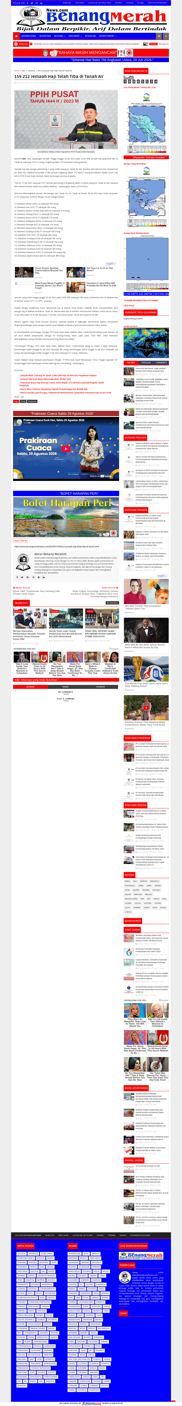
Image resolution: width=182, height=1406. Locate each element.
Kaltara (146, 890)
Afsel (86, 1254)
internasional (40, 1342)
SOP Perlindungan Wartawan (28, 1235)
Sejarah (41, 1320)
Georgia (92, 1289)
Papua (156, 899)
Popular (146, 363)
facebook (100, 687)
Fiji (81, 1285)
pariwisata (23, 1364)
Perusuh (41, 1311)
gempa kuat (42, 1337)
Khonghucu (23, 1285)
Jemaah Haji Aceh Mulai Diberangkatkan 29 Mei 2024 (45, 379)
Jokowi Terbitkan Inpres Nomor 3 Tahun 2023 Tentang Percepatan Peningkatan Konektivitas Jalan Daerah (152, 446)
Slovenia (82, 1364)
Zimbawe (94, 1386)
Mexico (91, 1328)
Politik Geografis (26, 1320)
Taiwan (72, 1372)
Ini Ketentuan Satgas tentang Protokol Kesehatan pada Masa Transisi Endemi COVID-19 (152, 989)
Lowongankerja (47, 1289)
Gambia (82, 1289)
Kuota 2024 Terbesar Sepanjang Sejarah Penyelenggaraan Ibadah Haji (53, 389)
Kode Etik (67, 3)
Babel (127, 881)
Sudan (72, 1368)
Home (16, 70)
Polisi (49, 1315)
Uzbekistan (85, 1381)
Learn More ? (124, 1306)
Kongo (107, 1306)
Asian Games (46, 1254)
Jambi (149, 886)
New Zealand (75, 1337)
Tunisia (86, 1377)
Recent (131, 363)
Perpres (21, 1311)
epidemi (54, 1333)
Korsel (87, 1311)
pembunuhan (50, 1364)
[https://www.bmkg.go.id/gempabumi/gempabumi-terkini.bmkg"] (146, 123)
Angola (83, 1258)
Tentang (129, 3)
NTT (148, 899)
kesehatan (36, 1350)
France (72, 1289)
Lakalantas (47, 1285)
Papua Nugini (75, 1346)
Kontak (140, 3)
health (54, 1337)
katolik (37, 1346)
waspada (50, 1381)
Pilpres (39, 1315)
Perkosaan (33, 1306)
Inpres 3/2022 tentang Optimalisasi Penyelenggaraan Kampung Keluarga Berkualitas (151, 459)
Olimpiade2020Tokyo (27, 1298)
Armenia (85, 1263)
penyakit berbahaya (40, 1368)
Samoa (91, 1355)
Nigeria (87, 1337)
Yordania (73, 1386)
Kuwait (72, 1315)
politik (51, 1372)
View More (113, 603)
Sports (47, 1324)
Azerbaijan (84, 1267)
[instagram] (37, 3)
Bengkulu (154, 881)
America (95, 1254)
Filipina (89, 1285)
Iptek (20, 1280)
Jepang (105, 1298)
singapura (94, 1390)
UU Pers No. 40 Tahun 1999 (99, 3)
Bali (135, 881)
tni (25, 1381)
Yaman (106, 1381)
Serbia (107, 1359)
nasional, (52, 82)
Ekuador (96, 1280)
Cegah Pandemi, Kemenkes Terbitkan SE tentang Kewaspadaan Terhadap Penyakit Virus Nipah (151, 962)
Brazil (106, 1271)
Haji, (46, 82)
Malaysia (73, 1324)
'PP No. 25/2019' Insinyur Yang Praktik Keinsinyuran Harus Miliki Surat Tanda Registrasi (151, 1220)
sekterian (22, 1377)
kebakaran (49, 1346)
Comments (161, 363)
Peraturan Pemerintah (39, 1302)
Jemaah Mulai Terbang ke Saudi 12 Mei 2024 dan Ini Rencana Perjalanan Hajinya (58, 375)
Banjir (50, 1258)
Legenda (21, 1289)
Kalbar (136, 890)
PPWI (42, 1298)
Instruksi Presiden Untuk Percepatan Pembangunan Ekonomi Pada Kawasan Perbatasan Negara (152, 497)
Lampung (138, 894)
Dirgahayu (22, 1267)
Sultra (158, 903)
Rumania (72, 1355)
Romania (100, 1350)
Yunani (84, 1386)
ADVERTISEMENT (106, 36)
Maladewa (87, 1320)
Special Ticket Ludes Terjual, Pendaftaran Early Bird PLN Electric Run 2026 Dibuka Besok (65, 634)
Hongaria (73, 1293)
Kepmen (40, 1280)
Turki (95, 1377)
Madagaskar (74, 1320)
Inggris (105, 1293)
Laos (80, 1315)
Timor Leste (74, 1377)
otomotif (49, 1359)
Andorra (73, 1258)
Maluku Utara (131, 899)
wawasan (22, 1386)
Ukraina (72, 1381)
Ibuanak (21, 1276)
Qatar (83, 1350)
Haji (23, 70)
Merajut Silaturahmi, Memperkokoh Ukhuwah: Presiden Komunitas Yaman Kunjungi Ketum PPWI (29, 635)
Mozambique (104, 1328)
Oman (71, 1342)
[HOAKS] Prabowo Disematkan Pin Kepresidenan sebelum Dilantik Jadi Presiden (151, 1126)
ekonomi (44, 1333)
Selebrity (52, 1320)
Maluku (148, 894)
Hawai (101, 1289)
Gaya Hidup (23, 1271)
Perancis (88, 1346)
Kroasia (97, 1311)
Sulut (127, 908)
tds (19, 1381)
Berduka (33, 1263)
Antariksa (33, 1254)
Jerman (72, 1302)
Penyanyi (22, 1302)
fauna (31, 1337)
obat (31, 1359)
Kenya (85, 1306)
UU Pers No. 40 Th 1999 (82, 1235)
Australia (96, 1263)
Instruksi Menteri (46, 1276)
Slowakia (94, 1364)
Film (42, 1267)
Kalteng (156, 890)
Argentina (73, 1263)
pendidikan (23, 1368)
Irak (71, 1298)
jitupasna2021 (24, 1346)
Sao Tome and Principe (79, 1359)
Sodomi (21, 1324)
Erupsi (33, 1267)
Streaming (22, 1328)
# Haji (23, 401)
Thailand (94, 1372)
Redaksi (118, 3)
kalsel (163, 908)
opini (39, 1359)
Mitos (30, 1293)
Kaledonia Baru (86, 1302)
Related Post (21, 603)
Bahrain (96, 1267)
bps (19, 1333)
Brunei (72, 1276)
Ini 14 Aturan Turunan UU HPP (148, 1166)
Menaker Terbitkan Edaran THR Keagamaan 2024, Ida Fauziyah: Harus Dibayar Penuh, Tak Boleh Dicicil (152, 938)
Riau (164, 899)
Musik (39, 1293)
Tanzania (82, 1372)
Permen (45, 1306)
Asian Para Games (26, 1258)
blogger (30, 687)
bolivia (104, 1386)
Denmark (85, 1280)
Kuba (106, 1311)
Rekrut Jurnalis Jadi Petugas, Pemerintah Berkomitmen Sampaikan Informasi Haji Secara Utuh (65, 392)
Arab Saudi (95, 1258)
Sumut (146, 908)
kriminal (48, 1350)
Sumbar (137, 908)
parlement (36, 1364)
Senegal (97, 1359)
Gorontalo (130, 886)
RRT (91, 1350)
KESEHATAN (90, 36)
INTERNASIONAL (28, 36)
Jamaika (95, 1298)
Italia (85, 1298)
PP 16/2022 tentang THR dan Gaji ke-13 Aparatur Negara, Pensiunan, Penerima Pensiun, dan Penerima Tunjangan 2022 (152, 757)
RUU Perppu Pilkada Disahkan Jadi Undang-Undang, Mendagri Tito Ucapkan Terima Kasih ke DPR (150, 1179)
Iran (78, 1298)
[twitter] (32, 3)
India (96, 1293)
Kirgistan (96, 1306)
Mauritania (96, 1324)
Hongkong (85, 1293)
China (102, 1276)
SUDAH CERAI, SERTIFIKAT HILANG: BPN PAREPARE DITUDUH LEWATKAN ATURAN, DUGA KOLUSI (100, 634)
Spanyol (105, 1364)
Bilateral (44, 1263)
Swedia (93, 1368)
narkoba (48, 1355)
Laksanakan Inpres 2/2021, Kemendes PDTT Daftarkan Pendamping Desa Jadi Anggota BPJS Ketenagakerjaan (152, 484)
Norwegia (98, 1337)
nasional (112, 44)
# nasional (32, 401)
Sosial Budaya (34, 1324)
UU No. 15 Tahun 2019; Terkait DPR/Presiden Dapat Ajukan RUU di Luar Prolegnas (152, 1193)
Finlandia (100, 1285)
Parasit (51, 1298)
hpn (19, 1342)
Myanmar (73, 1333)
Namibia (84, 1333)
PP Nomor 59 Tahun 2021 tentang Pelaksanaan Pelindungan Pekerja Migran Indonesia (150, 782)
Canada (93, 1276)
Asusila (40, 1258)
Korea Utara (74, 1311)
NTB (142, 899)
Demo (54, 1263)
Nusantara (50, 1293)
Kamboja (100, 1302)
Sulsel (138, 903)
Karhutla (30, 1280)
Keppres (51, 1280)
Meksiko (73, 1328)
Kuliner (35, 1285)
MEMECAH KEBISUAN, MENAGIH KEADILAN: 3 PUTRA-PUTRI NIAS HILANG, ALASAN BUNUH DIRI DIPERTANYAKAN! (152, 411)
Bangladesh (74, 1271)
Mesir (82, 1328)
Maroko (83, 1324)
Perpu (31, 1311)
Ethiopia (72, 1285)
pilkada (41, 1372)
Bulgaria (82, 1276)
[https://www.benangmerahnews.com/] (141, 1255)
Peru (98, 1346)
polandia (82, 1390)
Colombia (73, 1280)
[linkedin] (41, 3)
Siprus (72, 1364)
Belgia (97, 1271)
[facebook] (27, 3)
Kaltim (128, 894)
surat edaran (51, 1377)
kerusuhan (23, 1350)
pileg (32, 1372)
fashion (21, 1337)
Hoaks (51, 1271)
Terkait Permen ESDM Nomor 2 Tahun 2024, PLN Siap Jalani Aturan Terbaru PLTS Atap (151, 813)
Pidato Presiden (25, 1315)
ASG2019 (21, 1254)
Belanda (86, 1271)
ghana (71, 1390)
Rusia (82, 1355)
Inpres (31, 1276)
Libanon (89, 1315)
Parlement (74, 36)
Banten (143, 881)
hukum (90, 611)
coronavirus (31, 1333)
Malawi (98, 1320)
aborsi (51, 1328)
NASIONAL (59, 36)
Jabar (140, 886)
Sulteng (147, 903)
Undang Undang (38, 1328)
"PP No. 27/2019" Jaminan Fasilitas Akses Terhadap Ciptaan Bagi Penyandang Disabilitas (150, 1206)
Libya (99, 1315)
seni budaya (35, 1377)
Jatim (127, 890)
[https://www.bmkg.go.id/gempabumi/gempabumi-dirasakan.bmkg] (146, 197)
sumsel (128, 912)
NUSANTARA (45, 36)
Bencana (22, 1263)
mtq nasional (34, 1355)
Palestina (93, 1342)
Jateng (158, 886)
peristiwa (22, 1372)
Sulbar (128, 903)
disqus (65, 687)
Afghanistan (74, 1254)
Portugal (73, 1350)
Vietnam (96, 1381)
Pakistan (81, 1342)
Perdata (21, 1306)
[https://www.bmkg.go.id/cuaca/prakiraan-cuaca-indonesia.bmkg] (146, 342)
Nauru (93, 1333)
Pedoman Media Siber (157, 3)
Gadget (50, 1267)
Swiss (102, 1368)
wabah (33, 1381)
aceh (155, 908)
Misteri (21, 1293)
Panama (104, 1342)
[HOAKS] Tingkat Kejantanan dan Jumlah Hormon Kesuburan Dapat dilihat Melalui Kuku (150, 1112)
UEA (102, 1377)
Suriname (82, 1368)
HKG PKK (34, 1271)
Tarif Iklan (79, 3)
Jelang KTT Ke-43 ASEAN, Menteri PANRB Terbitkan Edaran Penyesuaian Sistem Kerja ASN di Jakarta (152, 976)
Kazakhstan (74, 1306)
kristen (21, 1355)
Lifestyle (33, 1289)
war (41, 1381)
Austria (72, 1267)
